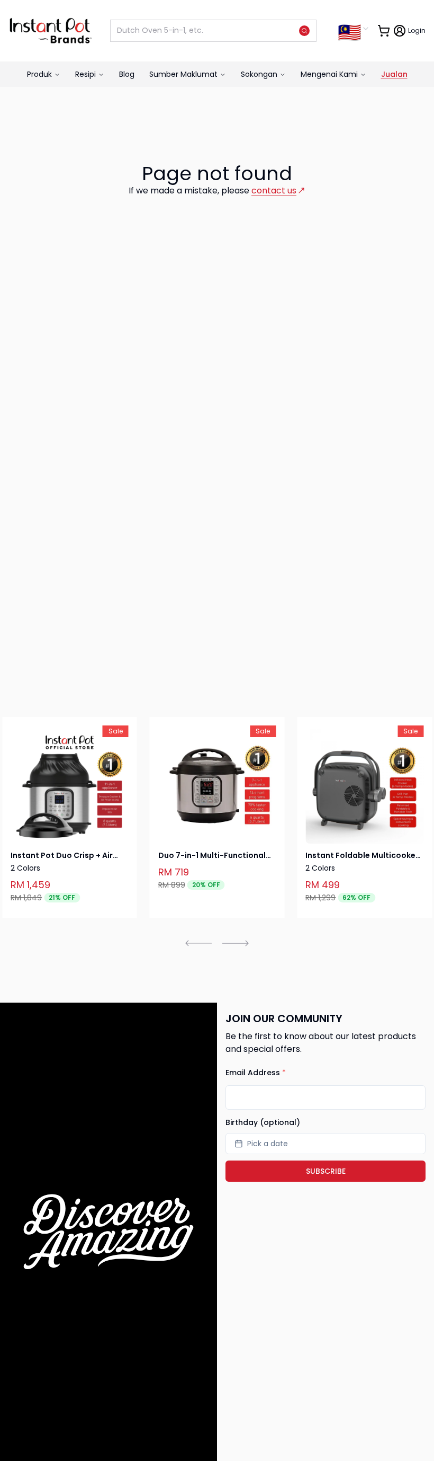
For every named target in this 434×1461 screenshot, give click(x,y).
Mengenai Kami (329, 74)
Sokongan (259, 74)
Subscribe (326, 1171)
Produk (39, 74)
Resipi (85, 74)
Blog (126, 74)
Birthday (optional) (262, 1122)
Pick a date (267, 1143)
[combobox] (353, 28)
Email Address (255, 1072)
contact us (273, 190)
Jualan (394, 74)
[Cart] (383, 30)
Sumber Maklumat (183, 74)
